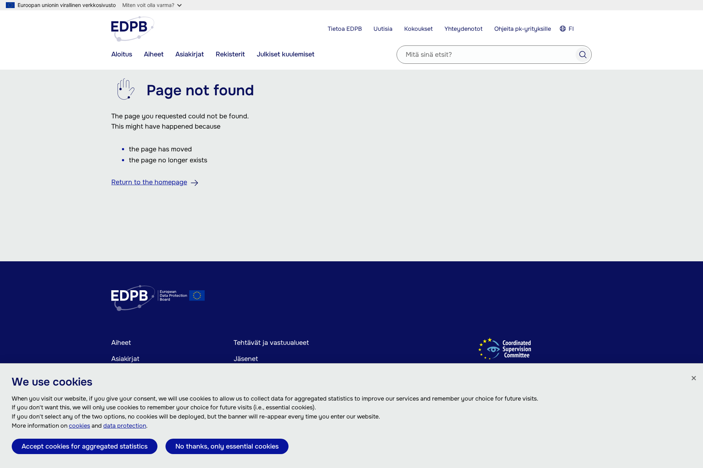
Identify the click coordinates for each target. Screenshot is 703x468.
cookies (79, 426)
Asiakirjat (189, 54)
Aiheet (154, 54)
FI (571, 29)
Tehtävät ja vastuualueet (271, 343)
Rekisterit (230, 54)
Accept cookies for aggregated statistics (85, 446)
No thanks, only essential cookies (227, 446)
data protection (124, 426)
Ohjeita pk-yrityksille (522, 29)
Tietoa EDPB (345, 29)
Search (583, 54)
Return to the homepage (149, 182)
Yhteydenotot (464, 29)
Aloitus (121, 54)
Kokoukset (418, 29)
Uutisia (383, 29)
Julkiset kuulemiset (286, 54)
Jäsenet (246, 359)
